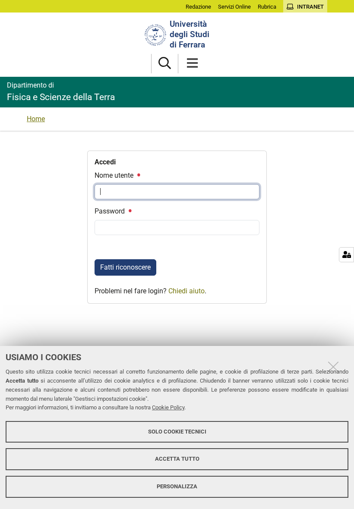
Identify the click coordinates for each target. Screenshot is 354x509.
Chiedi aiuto (186, 291)
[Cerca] (165, 63)
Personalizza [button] (177, 486)
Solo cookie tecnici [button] (177, 431)
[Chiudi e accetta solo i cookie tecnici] (333, 367)
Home (36, 119)
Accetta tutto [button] (177, 459)
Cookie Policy (168, 407)
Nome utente (115, 175)
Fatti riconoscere (125, 267)
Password (110, 211)
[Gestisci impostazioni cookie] (346, 254)
